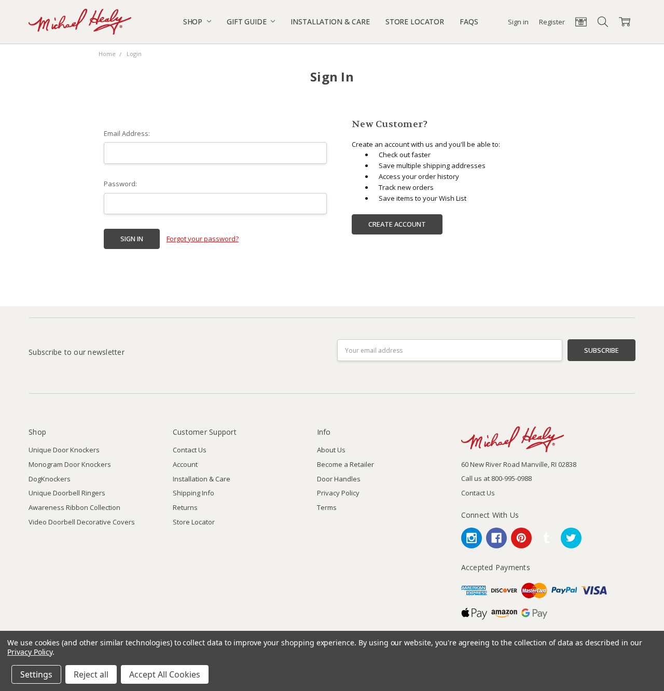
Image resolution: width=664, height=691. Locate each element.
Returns (185, 507)
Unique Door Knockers (64, 449)
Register (552, 21)
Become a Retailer (345, 464)
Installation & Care (201, 478)
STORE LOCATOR (414, 21)
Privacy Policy (338, 492)
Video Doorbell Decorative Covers (82, 522)
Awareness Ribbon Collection (74, 507)
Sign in (518, 21)
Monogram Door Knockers (70, 464)
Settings (36, 674)
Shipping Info (193, 492)
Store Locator (194, 522)
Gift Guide (247, 21)
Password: (120, 183)
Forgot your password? (203, 238)
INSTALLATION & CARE (329, 21)
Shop (193, 21)
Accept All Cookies (164, 674)
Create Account (397, 224)
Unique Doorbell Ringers (67, 492)
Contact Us (189, 449)
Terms (327, 507)
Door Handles (339, 478)
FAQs (469, 21)
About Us (331, 449)
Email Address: (127, 133)
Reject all (91, 674)
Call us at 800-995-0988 (496, 478)
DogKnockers (50, 478)
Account (185, 464)
